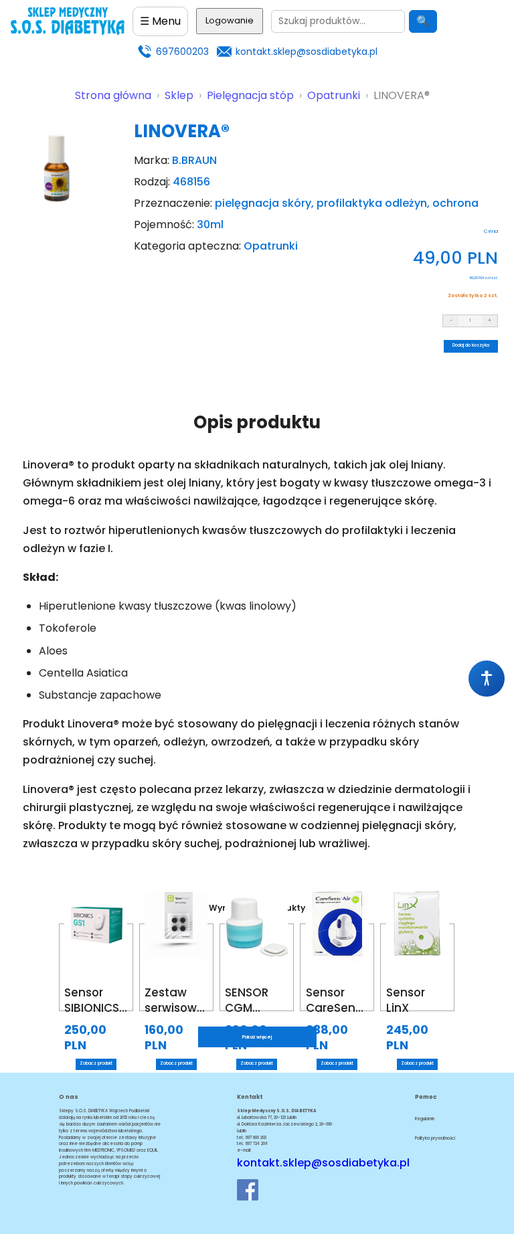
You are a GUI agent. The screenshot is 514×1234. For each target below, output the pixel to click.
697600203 (182, 51)
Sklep (179, 95)
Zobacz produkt (96, 1063)
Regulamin (424, 1119)
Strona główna (113, 95)
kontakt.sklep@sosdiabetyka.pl (306, 51)
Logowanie (229, 20)
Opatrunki (333, 95)
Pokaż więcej (257, 1037)
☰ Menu (160, 21)
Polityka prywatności (435, 1138)
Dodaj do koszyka (470, 345)
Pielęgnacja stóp (250, 95)
